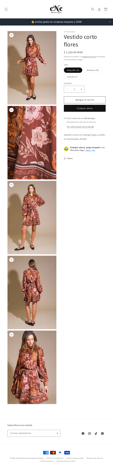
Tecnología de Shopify (35, 458)
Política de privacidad (74, 458)
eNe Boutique (21, 458)
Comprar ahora (85, 108)
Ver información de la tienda (80, 126)
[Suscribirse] (57, 433)
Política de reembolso (55, 458)
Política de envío (46, 461)
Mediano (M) (94, 71)
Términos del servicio (94, 458)
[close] (109, 21)
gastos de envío (89, 56)
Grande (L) (74, 77)
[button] (6, 9)
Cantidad (68, 83)
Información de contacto (65, 461)
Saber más (90, 150)
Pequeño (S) (73, 70)
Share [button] (70, 158)
